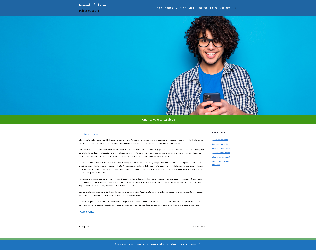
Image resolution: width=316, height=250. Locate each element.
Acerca (169, 8)
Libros (213, 8)
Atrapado (85, 226)
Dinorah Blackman (92, 5)
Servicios (181, 8)
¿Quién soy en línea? (221, 152)
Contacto (225, 8)
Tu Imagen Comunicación (190, 244)
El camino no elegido (221, 148)
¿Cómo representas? (221, 157)
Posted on (88, 134)
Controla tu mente (220, 144)
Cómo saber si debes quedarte (221, 163)
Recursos (202, 8)
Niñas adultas (197, 226)
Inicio (159, 8)
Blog (191, 8)
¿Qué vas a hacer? (220, 139)
